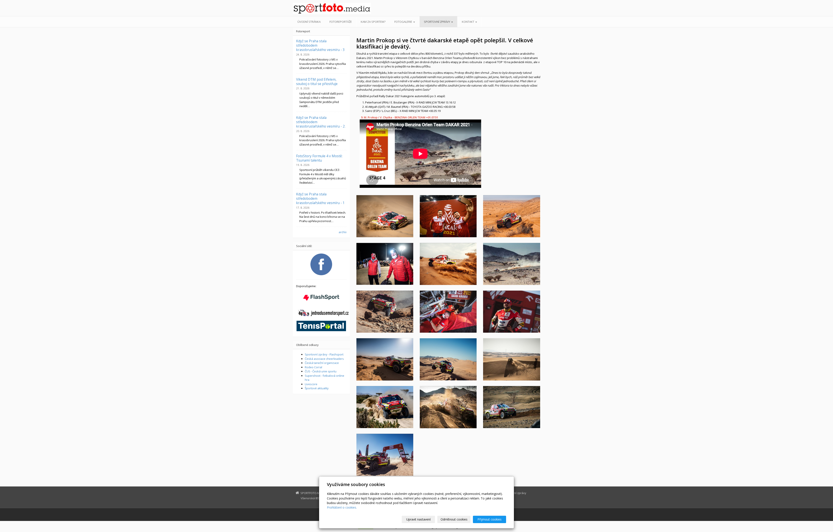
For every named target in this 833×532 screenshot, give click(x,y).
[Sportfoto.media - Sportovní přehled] (332, 8)
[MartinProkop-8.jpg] (384, 359)
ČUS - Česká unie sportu (320, 371)
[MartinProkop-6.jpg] (448, 359)
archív (343, 232)
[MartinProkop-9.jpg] (511, 311)
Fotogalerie (403, 22)
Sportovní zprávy (437, 22)
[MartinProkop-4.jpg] (511, 407)
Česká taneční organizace (322, 363)
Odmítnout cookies (454, 519)
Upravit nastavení (418, 519)
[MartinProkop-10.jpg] (448, 311)
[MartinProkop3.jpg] (448, 407)
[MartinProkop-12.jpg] (448, 264)
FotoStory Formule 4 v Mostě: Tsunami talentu (319, 158)
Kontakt (468, 22)
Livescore (311, 384)
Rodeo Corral (313, 367)
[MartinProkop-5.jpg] (511, 359)
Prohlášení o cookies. (342, 507)
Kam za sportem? (373, 22)
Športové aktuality (317, 388)
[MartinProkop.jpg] (384, 454)
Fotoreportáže (341, 22)
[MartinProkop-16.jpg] (384, 216)
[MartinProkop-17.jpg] (448, 216)
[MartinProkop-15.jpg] (384, 264)
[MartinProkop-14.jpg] (511, 216)
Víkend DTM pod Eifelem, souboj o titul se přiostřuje (317, 81)
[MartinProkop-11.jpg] (511, 264)
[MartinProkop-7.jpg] (384, 311)
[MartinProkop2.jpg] (384, 407)
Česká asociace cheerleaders (324, 359)
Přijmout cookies (489, 519)
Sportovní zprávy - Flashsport (324, 354)
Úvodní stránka (309, 22)
